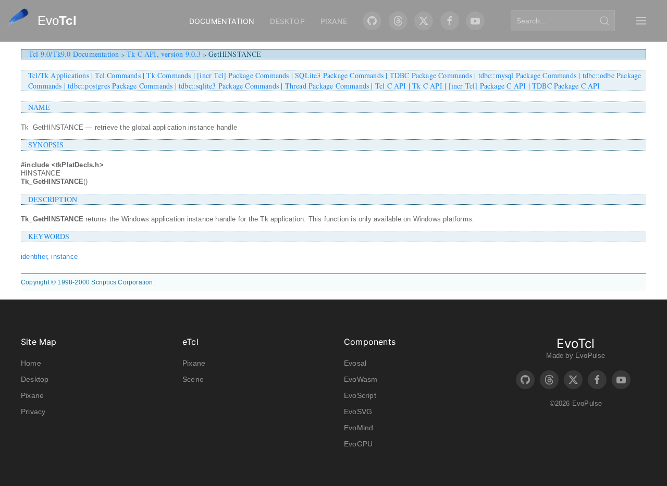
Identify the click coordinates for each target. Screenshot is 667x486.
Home (31, 363)
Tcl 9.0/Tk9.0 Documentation (74, 54)
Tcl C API (390, 86)
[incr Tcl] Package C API (487, 86)
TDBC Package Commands (431, 75)
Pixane (333, 21)
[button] (641, 21)
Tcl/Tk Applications (58, 75)
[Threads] (398, 20)
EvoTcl (576, 343)
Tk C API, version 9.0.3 (164, 54)
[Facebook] (449, 20)
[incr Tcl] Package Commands (243, 75)
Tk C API (427, 86)
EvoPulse (590, 355)
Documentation (222, 21)
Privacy (33, 411)
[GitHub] (372, 20)
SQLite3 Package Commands (339, 75)
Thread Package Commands (327, 86)
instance (64, 256)
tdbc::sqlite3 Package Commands (229, 86)
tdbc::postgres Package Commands (120, 86)
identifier (34, 256)
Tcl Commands (117, 75)
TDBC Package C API (566, 86)
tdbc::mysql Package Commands (527, 75)
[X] (423, 20)
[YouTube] (475, 20)
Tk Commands (168, 75)
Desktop (287, 21)
